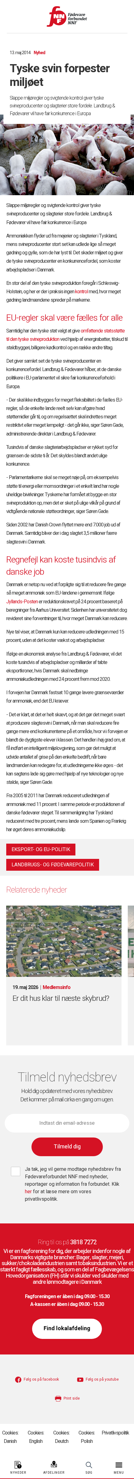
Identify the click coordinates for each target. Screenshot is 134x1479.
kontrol (81, 291)
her (29, 1191)
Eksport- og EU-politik (41, 849)
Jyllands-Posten (22, 601)
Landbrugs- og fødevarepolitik (53, 865)
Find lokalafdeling (67, 1328)
